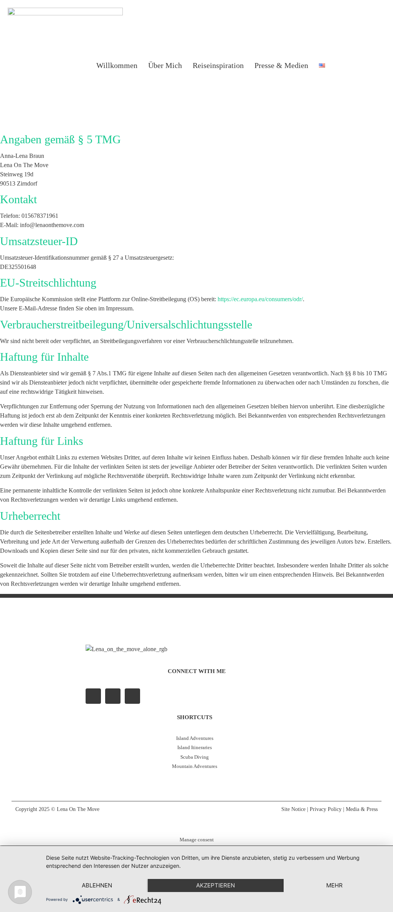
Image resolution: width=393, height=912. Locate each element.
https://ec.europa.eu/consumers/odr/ (260, 299)
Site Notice (293, 809)
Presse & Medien (281, 65)
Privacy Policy (326, 809)
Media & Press (362, 809)
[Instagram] (357, 65)
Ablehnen (97, 885)
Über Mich (165, 65)
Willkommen (116, 65)
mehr (334, 885)
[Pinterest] (132, 696)
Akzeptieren (215, 885)
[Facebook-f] (93, 696)
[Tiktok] (376, 65)
